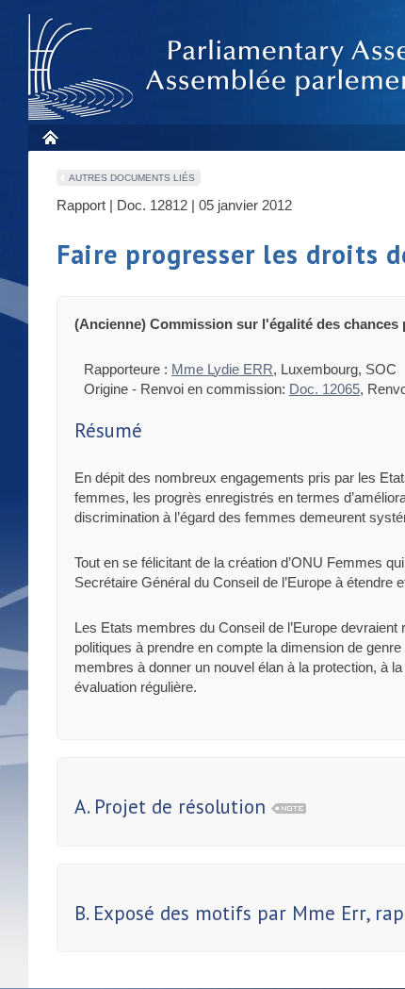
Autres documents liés (132, 178)
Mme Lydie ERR (222, 369)
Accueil (49, 137)
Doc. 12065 (324, 389)
